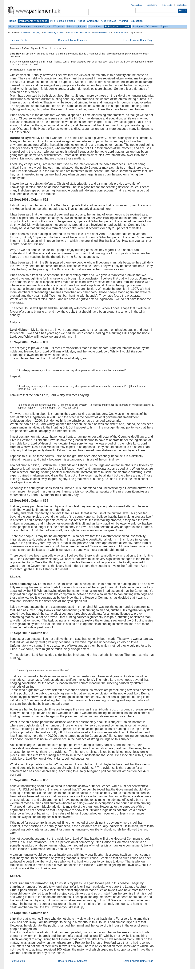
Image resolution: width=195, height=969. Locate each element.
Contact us (182, 5)
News (155, 26)
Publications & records (117, 26)
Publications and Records (79, 32)
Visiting (123, 20)
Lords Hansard (119, 32)
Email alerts (152, 5)
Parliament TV (141, 26)
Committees (95, 26)
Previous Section (19, 40)
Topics (164, 26)
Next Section (17, 960)
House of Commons (20, 26)
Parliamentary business (33, 20)
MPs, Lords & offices (62, 20)
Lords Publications (101, 32)
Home (12, 20)
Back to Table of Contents (72, 40)
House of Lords (42, 26)
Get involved (108, 20)
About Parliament (88, 20)
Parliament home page (31, 32)
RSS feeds (167, 5)
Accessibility (136, 5)
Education (137, 20)
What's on (58, 26)
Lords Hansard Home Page (138, 40)
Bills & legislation (76, 26)
